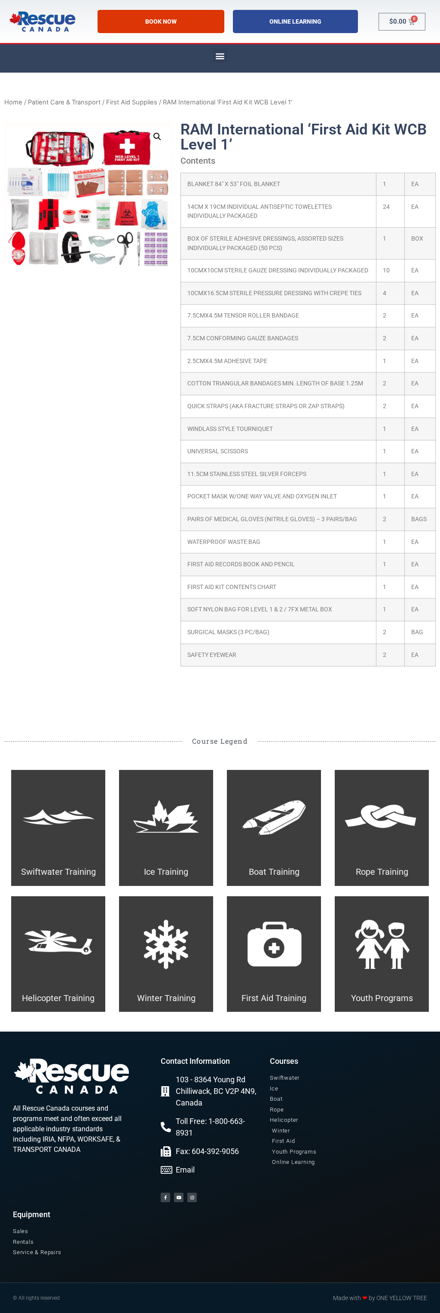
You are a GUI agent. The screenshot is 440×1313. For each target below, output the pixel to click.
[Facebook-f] (165, 1197)
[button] (220, 56)
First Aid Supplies (131, 102)
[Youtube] (178, 1197)
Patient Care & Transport (64, 102)
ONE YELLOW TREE (401, 1298)
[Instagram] (192, 1197)
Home (13, 102)
